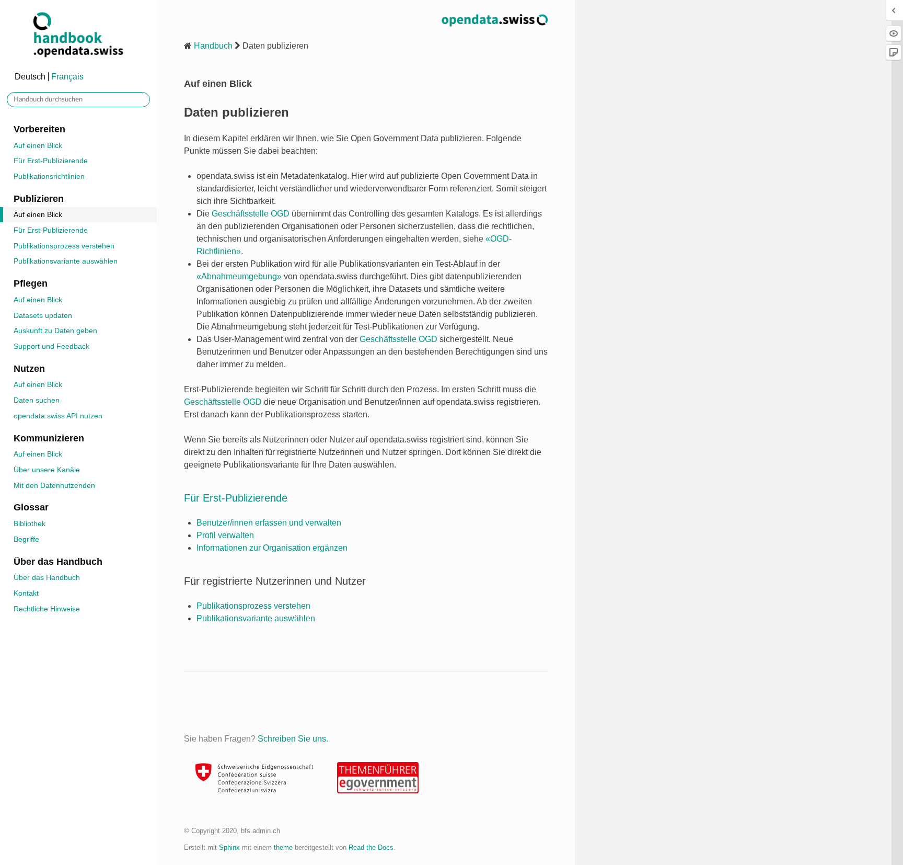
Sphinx (229, 847)
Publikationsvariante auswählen (66, 261)
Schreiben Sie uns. (293, 738)
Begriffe (26, 539)
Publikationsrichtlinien (49, 176)
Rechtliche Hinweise (47, 609)
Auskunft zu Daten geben (55, 330)
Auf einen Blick (38, 145)
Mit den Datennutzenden (54, 485)
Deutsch (30, 76)
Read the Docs (371, 847)
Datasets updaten (43, 315)
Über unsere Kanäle (47, 469)
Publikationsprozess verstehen (64, 246)
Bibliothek (29, 523)
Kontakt (26, 593)
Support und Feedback (51, 346)
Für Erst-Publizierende (51, 160)
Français (67, 76)
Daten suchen (37, 400)
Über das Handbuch (47, 577)
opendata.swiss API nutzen (58, 416)
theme (283, 847)
